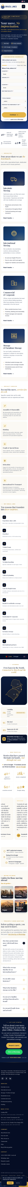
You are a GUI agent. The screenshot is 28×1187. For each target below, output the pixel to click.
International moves (6, 1090)
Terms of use (12, 1175)
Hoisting (3, 1104)
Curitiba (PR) (4, 1112)
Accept (10, 1183)
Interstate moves (5, 1087)
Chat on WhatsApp (14, 1052)
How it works (7, 218)
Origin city (6, 77)
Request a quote (14, 1045)
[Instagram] (2, 1078)
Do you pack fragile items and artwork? (11, 1009)
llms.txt (18, 1175)
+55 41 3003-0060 (15, 1057)
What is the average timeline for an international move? (9, 970)
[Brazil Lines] (9, 6)
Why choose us (5, 1138)
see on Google (21, 767)
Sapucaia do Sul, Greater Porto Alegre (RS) (12, 1122)
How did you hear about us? (11, 104)
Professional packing (6, 1101)
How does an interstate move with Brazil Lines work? (10, 943)
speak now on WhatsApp (16, 119)
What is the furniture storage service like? (10, 989)
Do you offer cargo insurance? (9, 980)
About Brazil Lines (5, 1132)
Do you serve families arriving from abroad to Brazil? (11, 999)
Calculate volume (5, 1164)
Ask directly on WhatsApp (16, 934)
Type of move (6, 98)
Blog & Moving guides (6, 1147)
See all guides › (6, 883)
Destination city (8, 91)
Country (5, 71)
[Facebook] (6, 1078)
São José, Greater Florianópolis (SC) (10, 1117)
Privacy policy (4, 1175)
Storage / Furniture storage (8, 1092)
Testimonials (4, 1141)
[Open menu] (23, 6)
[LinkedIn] (10, 1078)
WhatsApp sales (5, 1158)
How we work (4, 1135)
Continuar (13, 115)
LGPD (23, 1175)
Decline (18, 1183)
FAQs (2, 1144)
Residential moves (5, 1095)
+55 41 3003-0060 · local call (8, 1155)
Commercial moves (6, 1098)
